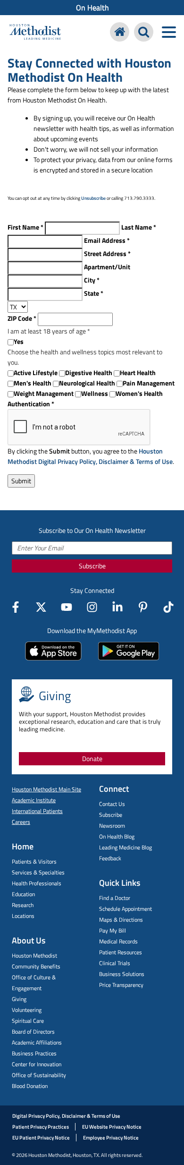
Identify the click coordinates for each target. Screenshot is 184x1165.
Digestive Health (88, 372)
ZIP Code (22, 318)
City (92, 280)
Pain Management (149, 383)
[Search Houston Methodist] (143, 32)
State (93, 293)
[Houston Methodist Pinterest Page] (143, 607)
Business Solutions (121, 973)
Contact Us (112, 803)
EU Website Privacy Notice (112, 1127)
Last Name (138, 227)
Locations (23, 915)
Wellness (94, 393)
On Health (92, 7)
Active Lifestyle (36, 372)
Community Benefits (36, 966)
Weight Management (44, 393)
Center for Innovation (36, 1064)
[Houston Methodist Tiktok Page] (168, 607)
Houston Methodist (34, 955)
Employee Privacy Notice (111, 1137)
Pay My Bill (112, 930)
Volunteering (27, 1009)
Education (23, 894)
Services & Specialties (38, 872)
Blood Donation (30, 1085)
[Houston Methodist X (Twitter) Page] (41, 607)
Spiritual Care (28, 1020)
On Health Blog (116, 836)
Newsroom (112, 825)
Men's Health (32, 383)
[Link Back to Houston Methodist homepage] (35, 33)
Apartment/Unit (107, 267)
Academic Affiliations (37, 1042)
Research (22, 904)
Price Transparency (121, 984)
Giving (19, 998)
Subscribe (92, 566)
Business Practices (34, 1053)
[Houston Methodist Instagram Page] (92, 607)
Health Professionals (36, 883)
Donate (92, 758)
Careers (21, 821)
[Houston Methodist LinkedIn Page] (117, 607)
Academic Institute (34, 800)
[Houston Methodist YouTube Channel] (66, 607)
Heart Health (138, 372)
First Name (25, 227)
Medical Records (118, 941)
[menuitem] (92, 7)
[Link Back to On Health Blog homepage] (119, 32)
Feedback (110, 858)
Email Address (107, 240)
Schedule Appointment (125, 908)
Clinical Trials (114, 963)
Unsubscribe (93, 198)
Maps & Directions (121, 919)
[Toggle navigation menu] (168, 32)
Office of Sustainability (39, 1075)
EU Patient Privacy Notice (41, 1137)
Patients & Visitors (34, 861)
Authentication (31, 404)
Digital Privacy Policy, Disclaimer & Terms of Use (66, 1116)
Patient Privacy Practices (40, 1127)
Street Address (107, 253)
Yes (19, 341)
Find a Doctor (114, 897)
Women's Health (139, 393)
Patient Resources (120, 952)
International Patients (37, 810)
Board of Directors (33, 1031)
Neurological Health (87, 383)
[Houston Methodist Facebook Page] (15, 607)
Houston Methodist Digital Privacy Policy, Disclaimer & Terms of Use (90, 456)
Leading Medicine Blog (125, 847)
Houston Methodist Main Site (46, 789)
